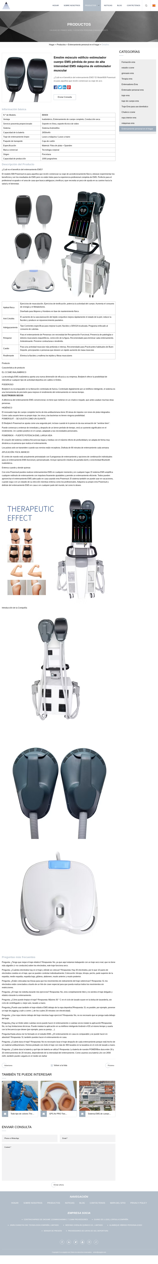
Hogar (55, 5)
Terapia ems (127, 79)
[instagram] (89, 1242)
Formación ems (128, 62)
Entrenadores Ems (130, 84)
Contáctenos (133, 5)
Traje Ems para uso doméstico (135, 107)
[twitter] (75, 1242)
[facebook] (62, 1242)
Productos (90, 5)
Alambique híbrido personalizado (125, 1225)
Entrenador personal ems (133, 90)
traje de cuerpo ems (130, 101)
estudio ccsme (128, 68)
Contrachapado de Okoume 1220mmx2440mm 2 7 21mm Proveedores (56, 1219)
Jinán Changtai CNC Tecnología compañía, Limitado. (34, 1225)
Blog (119, 5)
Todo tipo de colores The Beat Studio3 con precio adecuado (21, 1115)
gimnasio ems (128, 73)
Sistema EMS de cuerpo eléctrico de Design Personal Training (98, 1115)
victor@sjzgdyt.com (99, 1252)
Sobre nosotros (72, 5)
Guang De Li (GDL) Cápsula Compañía (111, 1219)
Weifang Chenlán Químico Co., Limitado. (84, 1225)
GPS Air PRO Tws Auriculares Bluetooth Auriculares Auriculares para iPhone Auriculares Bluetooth (61, 1115)
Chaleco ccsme (128, 112)
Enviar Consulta (65, 97)
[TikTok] (96, 1242)
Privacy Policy (138, 1203)
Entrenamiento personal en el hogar (83, 45)
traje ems (126, 95)
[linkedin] (69, 1242)
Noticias (108, 5)
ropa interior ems (129, 118)
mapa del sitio (117, 1203)
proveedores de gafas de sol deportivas (88, 1231)
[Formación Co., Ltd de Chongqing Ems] (6, 5)
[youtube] (82, 1242)
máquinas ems (128, 123)
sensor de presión (53, 1231)
